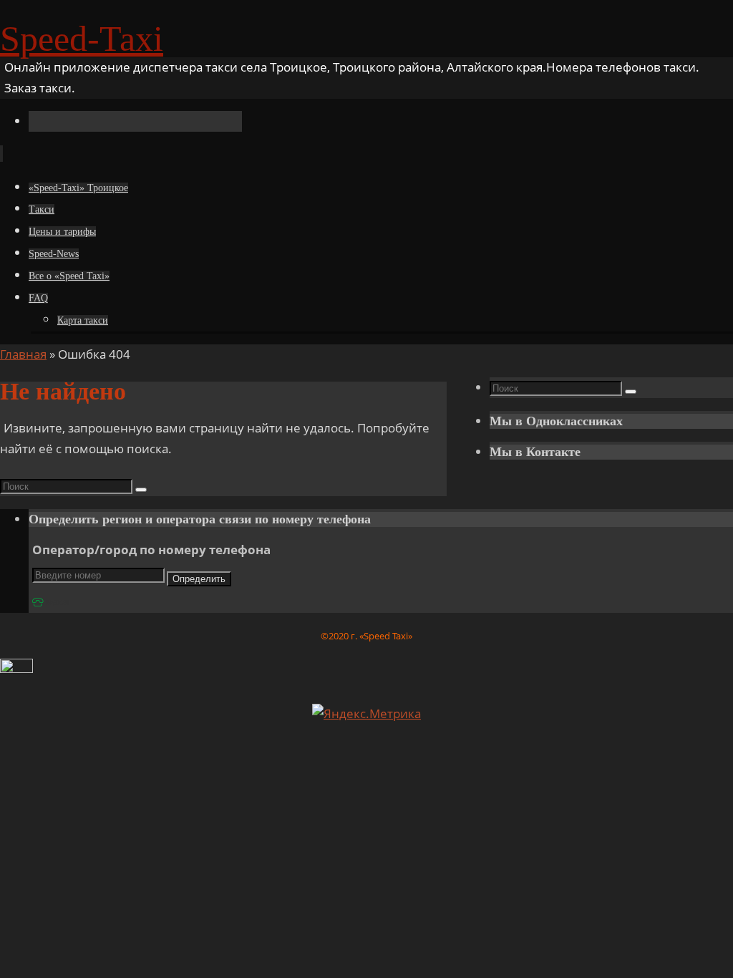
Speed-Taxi (81, 39)
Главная (23, 354)
